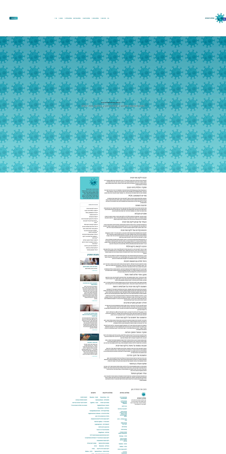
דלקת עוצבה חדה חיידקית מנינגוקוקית (100, 419)
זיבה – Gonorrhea (104, 397)
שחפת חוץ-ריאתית (104, 402)
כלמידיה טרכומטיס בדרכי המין (102, 416)
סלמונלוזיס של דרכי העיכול (103, 429)
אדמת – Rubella (123, 443)
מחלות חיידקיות (86, 18)
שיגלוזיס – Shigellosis (103, 432)
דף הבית (123, 102)
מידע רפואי (103, 18)
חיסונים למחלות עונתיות (81, 400)
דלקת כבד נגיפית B (122, 409)
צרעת (95, 446)
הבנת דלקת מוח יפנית (92, 208)
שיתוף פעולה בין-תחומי (91, 247)
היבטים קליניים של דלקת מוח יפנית (90, 221)
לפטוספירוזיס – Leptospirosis (102, 424)
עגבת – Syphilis (94, 402)
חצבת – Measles (94, 397)
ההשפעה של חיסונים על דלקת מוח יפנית (90, 237)
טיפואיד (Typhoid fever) (103, 405)
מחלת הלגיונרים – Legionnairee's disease (98, 413)
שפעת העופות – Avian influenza (122, 432)
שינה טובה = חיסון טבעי (92, 342)
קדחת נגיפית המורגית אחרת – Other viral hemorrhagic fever (123, 414)
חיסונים (61, 18)
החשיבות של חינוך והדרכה (90, 245)
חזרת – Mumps (123, 436)
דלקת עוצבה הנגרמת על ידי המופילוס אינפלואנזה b (97, 437)
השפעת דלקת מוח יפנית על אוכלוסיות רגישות (90, 231)
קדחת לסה (124, 426)
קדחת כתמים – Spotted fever (102, 451)
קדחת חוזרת (124, 429)
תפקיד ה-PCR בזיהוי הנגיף (91, 210)
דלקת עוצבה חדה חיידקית (103, 448)
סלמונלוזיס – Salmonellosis (102, 400)
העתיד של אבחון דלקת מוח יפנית (89, 218)
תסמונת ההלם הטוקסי (104, 443)
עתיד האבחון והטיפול (92, 250)
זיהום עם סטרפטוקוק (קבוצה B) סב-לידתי (99, 435)
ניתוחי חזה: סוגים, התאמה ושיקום (90, 266)
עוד (56, 18)
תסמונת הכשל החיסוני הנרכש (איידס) (123, 440)
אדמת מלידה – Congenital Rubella (123, 402)
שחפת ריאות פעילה (91, 443)
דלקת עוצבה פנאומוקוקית (103, 440)
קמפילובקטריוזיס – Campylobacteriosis (99, 410)
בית (108, 18)
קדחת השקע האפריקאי (124, 423)
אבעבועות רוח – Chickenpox (123, 397)
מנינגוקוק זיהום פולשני (103, 427)
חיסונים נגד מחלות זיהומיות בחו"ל (79, 405)
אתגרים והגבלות (93, 216)
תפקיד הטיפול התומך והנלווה (90, 240)
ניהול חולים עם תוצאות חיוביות (89, 226)
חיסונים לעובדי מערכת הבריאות (79, 402)
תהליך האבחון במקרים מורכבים (89, 234)
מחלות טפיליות (68, 18)
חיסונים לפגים (84, 397)
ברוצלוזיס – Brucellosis (103, 408)
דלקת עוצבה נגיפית (122, 449)
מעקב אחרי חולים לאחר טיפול (90, 228)
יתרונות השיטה (93, 214)
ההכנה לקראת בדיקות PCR (90, 224)
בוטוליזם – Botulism (104, 446)
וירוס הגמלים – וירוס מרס (122, 419)
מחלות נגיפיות (96, 18)
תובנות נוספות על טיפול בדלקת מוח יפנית (89, 242)
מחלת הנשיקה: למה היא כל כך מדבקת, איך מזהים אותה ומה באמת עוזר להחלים (89, 315)
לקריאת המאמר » (94, 270)
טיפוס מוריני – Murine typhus (101, 421)
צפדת (93, 448)
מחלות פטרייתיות (77, 18)
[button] (224, 19)
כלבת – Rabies (123, 446)
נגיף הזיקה (124, 406)
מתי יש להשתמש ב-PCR (91, 212)
